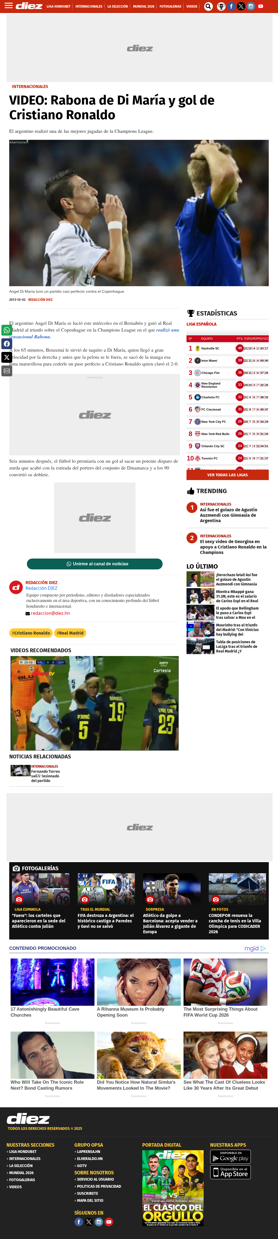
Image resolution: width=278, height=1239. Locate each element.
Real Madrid (71, 633)
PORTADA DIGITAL (161, 1145)
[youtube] (109, 1222)
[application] (95, 703)
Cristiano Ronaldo (32, 633)
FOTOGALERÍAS (40, 868)
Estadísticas (217, 313)
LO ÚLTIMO (202, 566)
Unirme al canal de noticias (100, 564)
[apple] (240, 1172)
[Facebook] (78, 1222)
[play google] (240, 1157)
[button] (6, 330)
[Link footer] (28, 1119)
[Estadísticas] (221, 6)
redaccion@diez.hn (50, 613)
